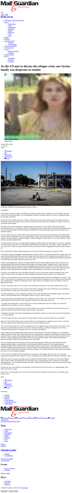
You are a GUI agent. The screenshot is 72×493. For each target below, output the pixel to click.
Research (7, 483)
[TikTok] (7, 17)
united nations (8, 403)
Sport (6, 441)
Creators (6, 420)
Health (6, 436)
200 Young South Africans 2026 (10, 421)
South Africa (8, 429)
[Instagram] (3, 17)
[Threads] (6, 17)
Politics (3, 444)
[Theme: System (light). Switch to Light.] (3, 15)
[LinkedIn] (4, 17)
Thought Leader (8, 450)
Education (7, 434)
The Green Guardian (7, 459)
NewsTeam (24, 488)
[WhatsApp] (10, 17)
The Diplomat (8, 455)
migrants (7, 397)
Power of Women (9, 468)
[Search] (7, 15)
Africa (6, 431)
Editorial (7, 454)
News (3, 425)
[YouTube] (12, 17)
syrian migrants (9, 400)
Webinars (7, 470)
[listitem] (4, 418)
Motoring (7, 438)
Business (3, 446)
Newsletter (7, 481)
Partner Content (5, 473)
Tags (2, 420)
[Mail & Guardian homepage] (36, 6)
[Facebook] (1, 17)
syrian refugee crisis (10, 402)
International (8, 433)
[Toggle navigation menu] (2, 13)
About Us (7, 484)
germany (7, 395)
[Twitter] (9, 17)
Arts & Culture (5, 460)
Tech (5, 439)
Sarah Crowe (8, 141)
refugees (6, 398)
